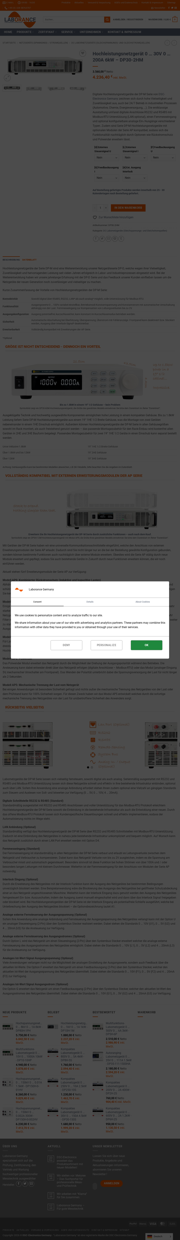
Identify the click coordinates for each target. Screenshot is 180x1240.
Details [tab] (90, 601)
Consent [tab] (37, 601)
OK (147, 645)
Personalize (106, 645)
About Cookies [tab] (143, 601)
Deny (66, 645)
